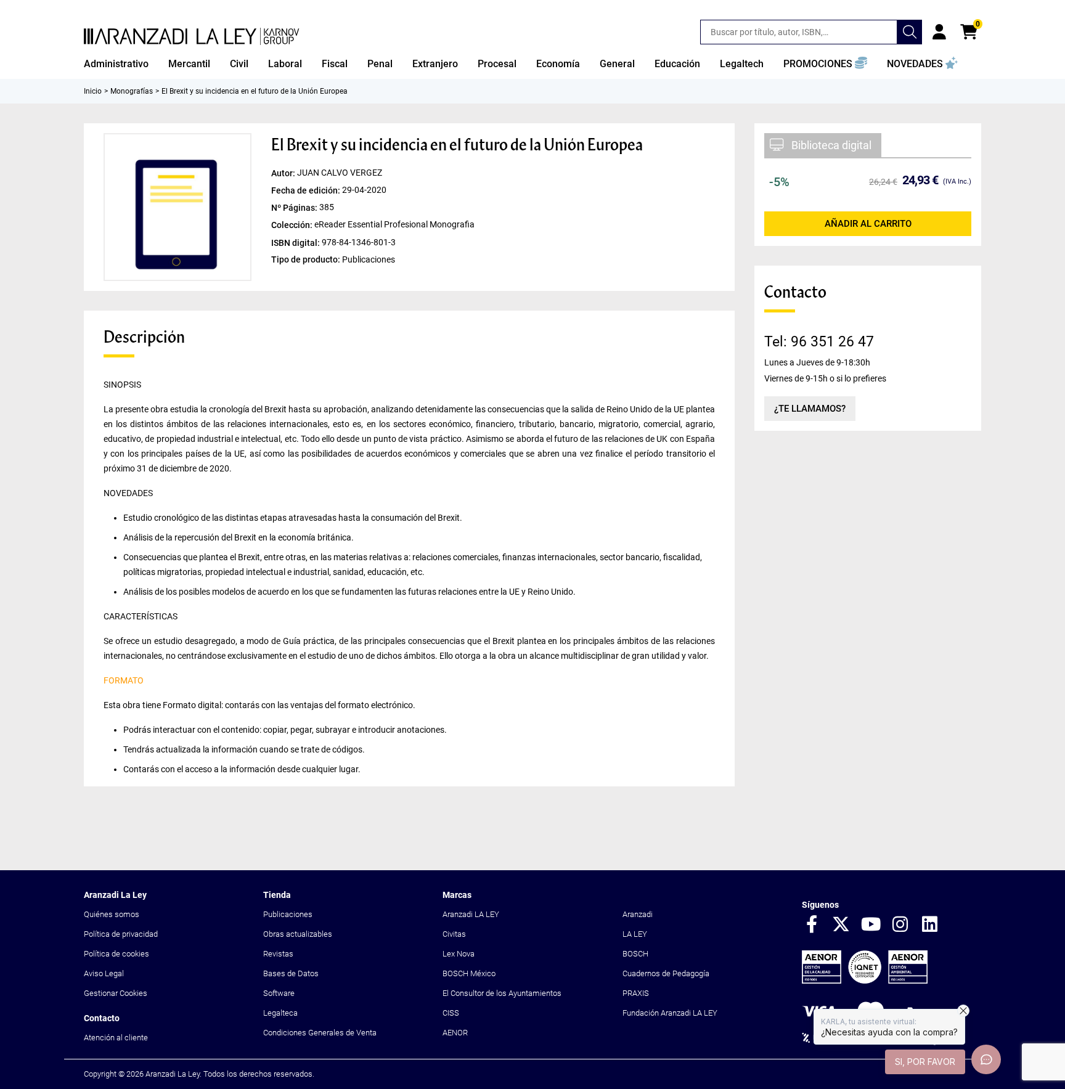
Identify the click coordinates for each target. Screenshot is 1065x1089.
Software (279, 993)
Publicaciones (287, 914)
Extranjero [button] (435, 64)
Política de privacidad (121, 934)
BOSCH (635, 953)
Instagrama (900, 925)
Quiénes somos (111, 914)
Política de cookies (116, 953)
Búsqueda (909, 32)
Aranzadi (637, 914)
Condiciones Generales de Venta (320, 1032)
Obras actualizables (297, 934)
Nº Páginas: (295, 208)
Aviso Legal (104, 973)
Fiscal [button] (335, 64)
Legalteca (280, 1013)
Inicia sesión (939, 32)
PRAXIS (635, 993)
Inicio (93, 91)
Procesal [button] (497, 64)
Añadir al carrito (868, 223)
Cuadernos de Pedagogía (665, 973)
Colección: (292, 225)
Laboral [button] (285, 64)
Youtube (871, 925)
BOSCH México (469, 973)
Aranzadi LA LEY (471, 914)
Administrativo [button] (116, 64)
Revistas (278, 953)
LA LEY (634, 934)
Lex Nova (459, 953)
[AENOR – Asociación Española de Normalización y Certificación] (865, 980)
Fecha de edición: (306, 190)
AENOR (455, 1032)
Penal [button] (380, 64)
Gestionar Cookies (115, 993)
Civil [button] (239, 64)
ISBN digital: (296, 242)
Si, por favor (925, 1061)
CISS (451, 1013)
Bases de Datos (291, 973)
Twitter (841, 925)
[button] (825, 64)
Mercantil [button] (189, 64)
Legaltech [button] (742, 64)
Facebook (812, 925)
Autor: (284, 173)
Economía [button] (558, 64)
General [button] (617, 64)
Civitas (454, 934)
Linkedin (930, 925)
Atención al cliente (116, 1037)
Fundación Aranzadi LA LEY (669, 1013)
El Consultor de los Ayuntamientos (502, 993)
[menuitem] (116, 64)
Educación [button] (677, 64)
